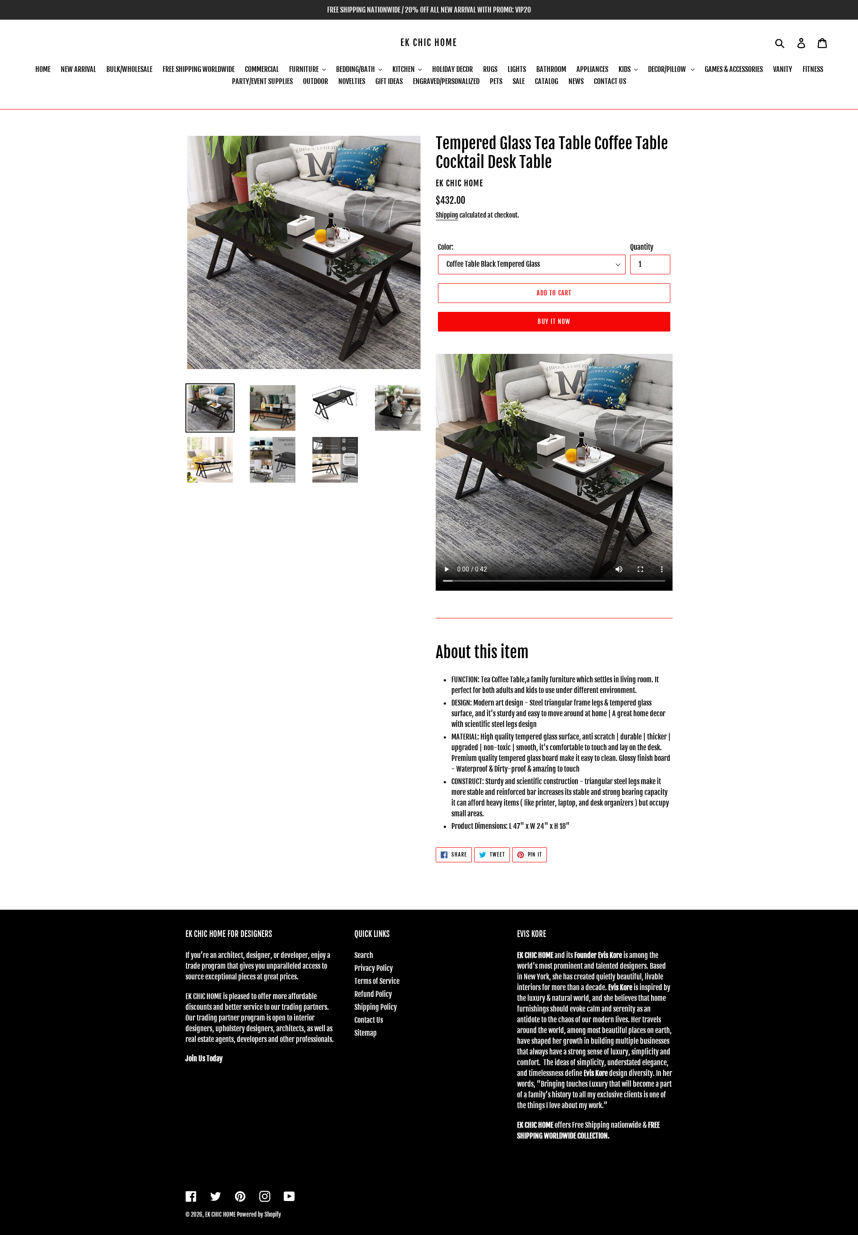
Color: (446, 247)
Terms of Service (377, 981)
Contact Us (368, 1020)
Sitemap (365, 1033)
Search (363, 955)
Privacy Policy (373, 968)
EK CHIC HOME (428, 43)
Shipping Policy (375, 1007)
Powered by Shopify (259, 1214)
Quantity (641, 247)
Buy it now (554, 321)
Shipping (447, 215)
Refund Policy (373, 994)
